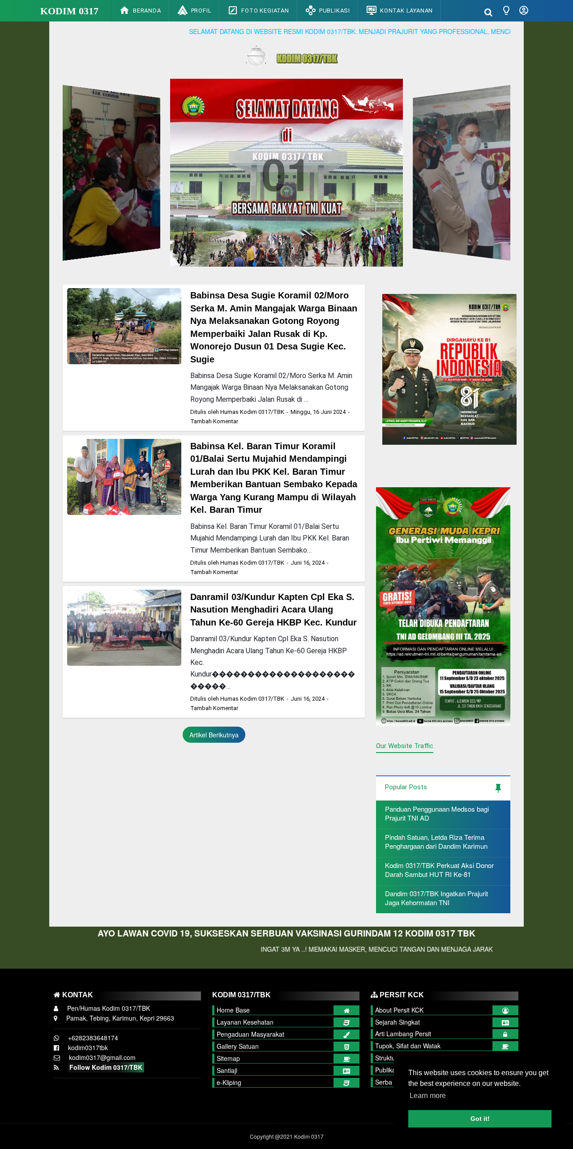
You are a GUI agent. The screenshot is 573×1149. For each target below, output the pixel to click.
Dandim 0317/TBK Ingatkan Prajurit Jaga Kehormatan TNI (436, 898)
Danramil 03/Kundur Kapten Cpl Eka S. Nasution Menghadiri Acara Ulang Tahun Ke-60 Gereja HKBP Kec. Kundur (273, 609)
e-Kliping (229, 1082)
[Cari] (488, 11)
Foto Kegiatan (265, 10)
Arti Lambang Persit (403, 1033)
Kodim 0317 (69, 11)
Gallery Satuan (238, 1046)
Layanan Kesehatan (245, 1021)
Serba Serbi (392, 1081)
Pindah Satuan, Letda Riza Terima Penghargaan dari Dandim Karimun (436, 841)
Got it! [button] (480, 1118)
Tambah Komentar (214, 421)
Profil (201, 10)
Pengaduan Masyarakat (250, 1034)
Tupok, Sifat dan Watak (407, 1045)
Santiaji (227, 1070)
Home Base (233, 1009)
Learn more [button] (428, 1095)
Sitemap (228, 1058)
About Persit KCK (399, 1009)
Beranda (147, 10)
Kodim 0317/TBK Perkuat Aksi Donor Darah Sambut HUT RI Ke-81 (439, 869)
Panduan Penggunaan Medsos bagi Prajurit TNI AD (437, 813)
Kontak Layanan (406, 10)
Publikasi (334, 10)
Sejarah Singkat (397, 1021)
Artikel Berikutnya (214, 734)
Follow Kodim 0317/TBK (105, 1067)
